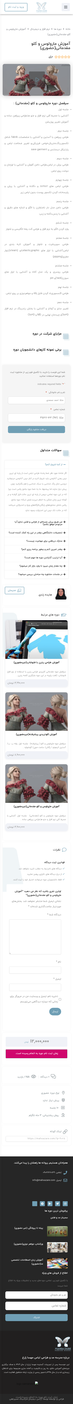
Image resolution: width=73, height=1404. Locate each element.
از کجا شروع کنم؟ (53, 464)
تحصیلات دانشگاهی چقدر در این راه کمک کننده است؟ (35, 532)
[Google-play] (49, 1203)
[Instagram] (65, 1203)
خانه (68, 29)
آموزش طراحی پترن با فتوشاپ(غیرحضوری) (37, 662)
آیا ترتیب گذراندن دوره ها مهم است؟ (43, 557)
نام (58, 962)
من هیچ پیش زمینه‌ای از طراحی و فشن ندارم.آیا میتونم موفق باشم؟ (38, 523)
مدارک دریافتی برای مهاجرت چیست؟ (44, 541)
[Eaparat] (34, 1203)
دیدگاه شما (54, 914)
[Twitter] (57, 1203)
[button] (36, 465)
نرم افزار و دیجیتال (40, 29)
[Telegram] (42, 1203)
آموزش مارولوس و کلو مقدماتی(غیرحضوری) (37, 806)
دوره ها (57, 29)
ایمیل (57, 979)
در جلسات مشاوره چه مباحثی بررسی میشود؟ (40, 574)
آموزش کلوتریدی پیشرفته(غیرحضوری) (36, 734)
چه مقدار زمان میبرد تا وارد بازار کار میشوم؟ (40, 566)
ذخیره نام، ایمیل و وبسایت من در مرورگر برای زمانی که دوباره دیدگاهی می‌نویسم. (34, 999)
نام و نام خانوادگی (55, 392)
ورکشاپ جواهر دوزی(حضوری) (28, 1244)
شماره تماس (57, 409)
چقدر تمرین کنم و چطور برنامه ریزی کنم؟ (41, 549)
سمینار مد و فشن (59, 1217)
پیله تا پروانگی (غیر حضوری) (28, 1228)
